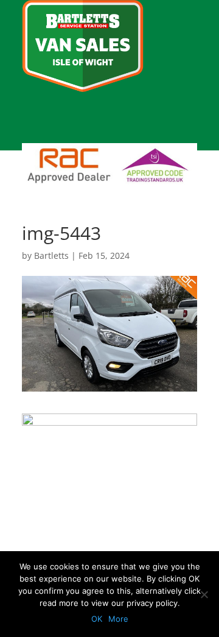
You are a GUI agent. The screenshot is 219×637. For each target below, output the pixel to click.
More (118, 619)
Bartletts (51, 255)
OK (96, 619)
